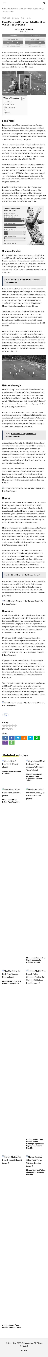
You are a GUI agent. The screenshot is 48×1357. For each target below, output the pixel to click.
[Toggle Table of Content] (22, 98)
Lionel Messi (7, 102)
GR (6, 715)
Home (4, 9)
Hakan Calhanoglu (9, 107)
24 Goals (15, 18)
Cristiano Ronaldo (9, 104)
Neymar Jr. (6, 112)
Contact (24, 1351)
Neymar (5, 110)
